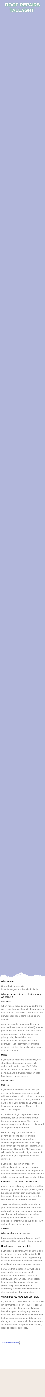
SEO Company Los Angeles (10, 1342)
